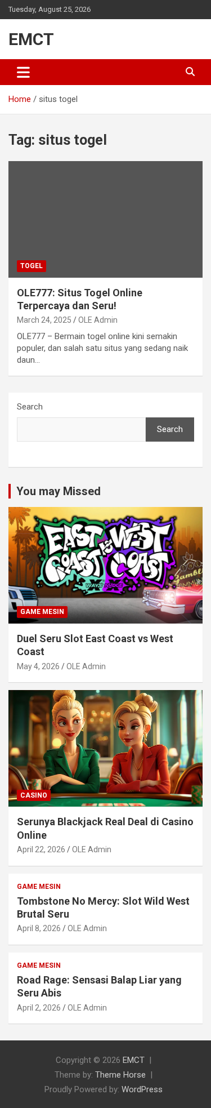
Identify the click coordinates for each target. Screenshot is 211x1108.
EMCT (31, 39)
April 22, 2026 (41, 849)
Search (30, 407)
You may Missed (58, 491)
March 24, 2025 (44, 319)
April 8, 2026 (39, 928)
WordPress (142, 1089)
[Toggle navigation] (23, 72)
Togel (31, 266)
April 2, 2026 (39, 1007)
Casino (33, 795)
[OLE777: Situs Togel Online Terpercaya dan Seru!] (105, 219)
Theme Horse (120, 1075)
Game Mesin (42, 612)
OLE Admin (98, 319)
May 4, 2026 (38, 666)
